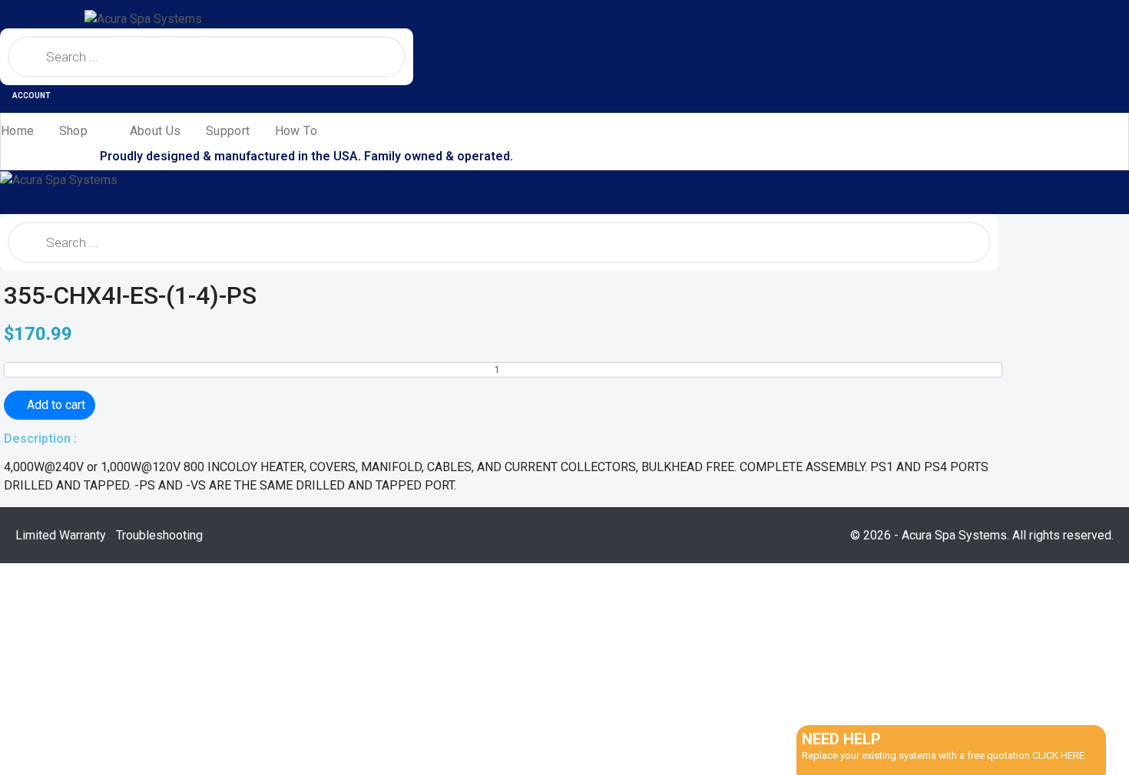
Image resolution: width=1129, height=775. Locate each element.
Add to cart (56, 404)
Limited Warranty (60, 535)
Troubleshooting (159, 535)
